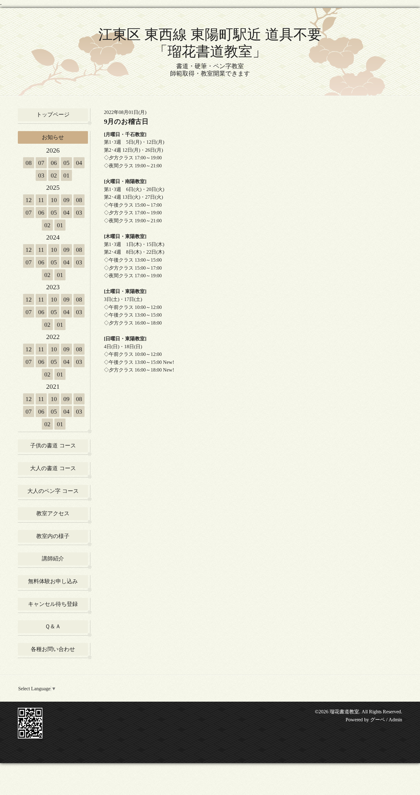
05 (66, 162)
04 (79, 162)
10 (54, 200)
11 (41, 200)
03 (41, 175)
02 (54, 175)
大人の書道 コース (53, 468)
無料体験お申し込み (53, 581)
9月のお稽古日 (126, 121)
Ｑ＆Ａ (53, 626)
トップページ (52, 114)
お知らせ (53, 137)
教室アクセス (52, 513)
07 (41, 162)
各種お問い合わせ (53, 649)
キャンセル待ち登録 (53, 604)
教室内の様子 (52, 536)
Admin (395, 719)
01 (66, 175)
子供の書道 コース (53, 445)
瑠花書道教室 (344, 711)
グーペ (377, 719)
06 (54, 162)
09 (66, 200)
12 (29, 200)
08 (29, 162)
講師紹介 (53, 558)
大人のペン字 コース (53, 491)
